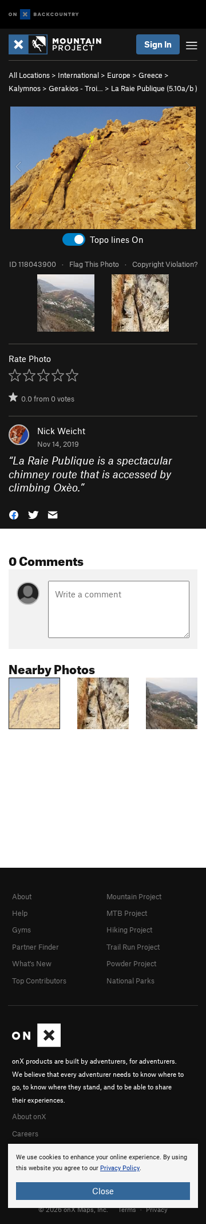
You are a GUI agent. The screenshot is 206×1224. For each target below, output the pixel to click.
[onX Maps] (36, 1044)
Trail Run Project (133, 946)
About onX (29, 1116)
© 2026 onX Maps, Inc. (73, 1209)
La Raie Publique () (154, 88)
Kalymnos (25, 88)
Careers (25, 1133)
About (21, 896)
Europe (118, 75)
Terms (127, 1209)
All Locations (29, 75)
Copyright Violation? (164, 264)
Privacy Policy (120, 1168)
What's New (32, 963)
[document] (103, 1176)
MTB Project (126, 913)
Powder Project (131, 963)
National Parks (130, 980)
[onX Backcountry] (44, 14)
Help (19, 913)
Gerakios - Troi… (76, 88)
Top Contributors (39, 980)
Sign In (158, 44)
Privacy (157, 1209)
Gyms (21, 929)
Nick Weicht (61, 431)
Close (103, 1191)
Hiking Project (129, 929)
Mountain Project (133, 896)
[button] (14, 514)
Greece (150, 75)
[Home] (61, 44)
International (78, 75)
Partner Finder (35, 946)
